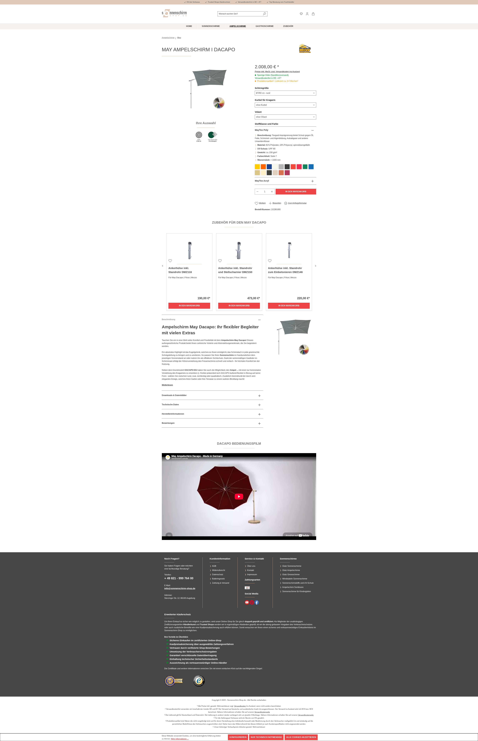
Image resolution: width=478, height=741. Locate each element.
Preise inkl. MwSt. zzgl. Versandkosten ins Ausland (277, 72)
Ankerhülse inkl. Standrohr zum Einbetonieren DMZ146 (285, 270)
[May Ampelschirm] (206, 91)
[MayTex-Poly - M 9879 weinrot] (287, 172)
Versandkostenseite (262, 712)
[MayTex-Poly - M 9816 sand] (257, 172)
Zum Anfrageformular (297, 203)
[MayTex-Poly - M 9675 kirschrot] (299, 166)
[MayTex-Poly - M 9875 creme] (275, 172)
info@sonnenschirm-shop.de (179, 588)
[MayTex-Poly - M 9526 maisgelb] (257, 166)
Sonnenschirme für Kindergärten (296, 591)
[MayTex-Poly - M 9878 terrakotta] (281, 172)
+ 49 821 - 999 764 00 (178, 578)
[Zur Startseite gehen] (174, 13)
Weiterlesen (167, 385)
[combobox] (240, 13)
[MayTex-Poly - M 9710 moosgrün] (305, 166)
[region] (205, 104)
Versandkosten (240, 706)
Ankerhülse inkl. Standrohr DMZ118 (180, 270)
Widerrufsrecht (218, 570)
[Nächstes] (315, 266)
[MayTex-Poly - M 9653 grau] (281, 166)
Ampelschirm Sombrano (292, 587)
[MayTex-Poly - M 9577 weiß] (275, 166)
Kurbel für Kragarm (271, 100)
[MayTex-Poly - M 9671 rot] (293, 166)
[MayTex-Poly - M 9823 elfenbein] (263, 172)
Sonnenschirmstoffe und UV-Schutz (298, 583)
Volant (264, 112)
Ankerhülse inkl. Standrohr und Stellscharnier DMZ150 (235, 270)
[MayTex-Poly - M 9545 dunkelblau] (269, 166)
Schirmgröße (268, 88)
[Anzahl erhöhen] (272, 191)
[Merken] (169, 260)
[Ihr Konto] (307, 13)
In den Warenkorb (295, 191)
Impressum (252, 574)
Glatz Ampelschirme (291, 570)
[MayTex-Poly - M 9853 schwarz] (269, 172)
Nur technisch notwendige (266, 737)
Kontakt (250, 570)
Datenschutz (217, 574)
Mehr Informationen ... (180, 739)
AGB (214, 566)
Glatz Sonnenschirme (291, 566)
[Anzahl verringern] (257, 191)
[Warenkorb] (313, 13)
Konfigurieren (238, 737)
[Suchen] (264, 13)
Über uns (251, 566)
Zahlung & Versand (220, 583)
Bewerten (277, 203)
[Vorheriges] (162, 266)
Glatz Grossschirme (291, 574)
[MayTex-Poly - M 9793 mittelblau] (311, 166)
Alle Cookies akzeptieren (301, 737)
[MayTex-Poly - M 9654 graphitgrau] (287, 166)
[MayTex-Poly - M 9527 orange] (263, 166)
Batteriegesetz (218, 579)
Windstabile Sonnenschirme (294, 579)
